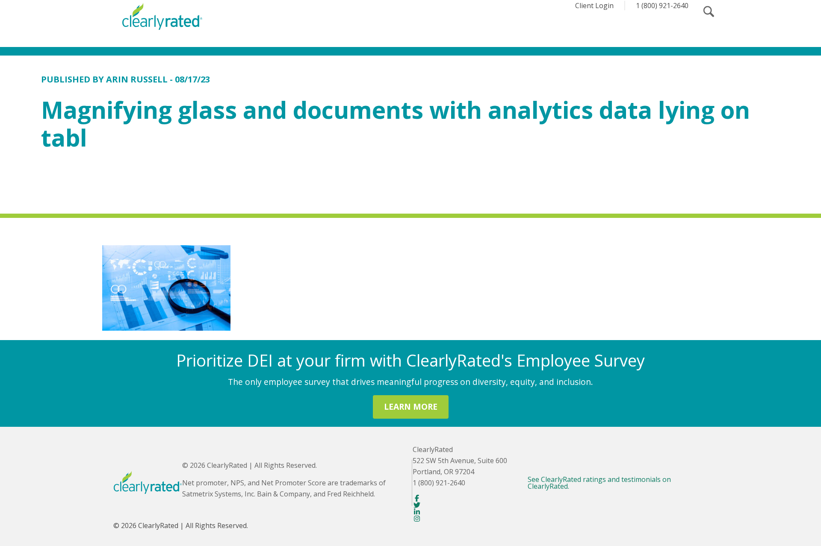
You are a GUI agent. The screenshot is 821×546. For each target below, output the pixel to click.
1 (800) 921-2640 (662, 5)
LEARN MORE (410, 406)
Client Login (594, 5)
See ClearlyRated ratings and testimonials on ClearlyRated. (599, 483)
